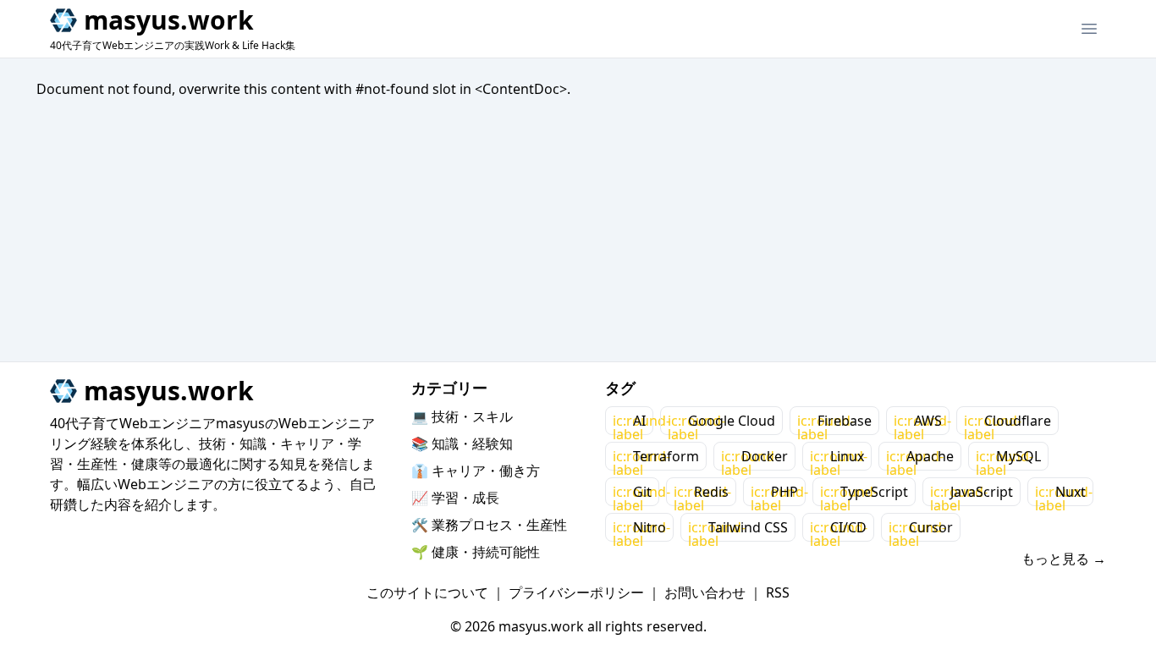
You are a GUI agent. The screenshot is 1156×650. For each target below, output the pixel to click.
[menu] (1089, 29)
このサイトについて (427, 592)
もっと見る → (1063, 558)
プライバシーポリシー (576, 592)
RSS (778, 592)
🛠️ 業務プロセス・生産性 (489, 524)
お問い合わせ (705, 592)
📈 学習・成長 (455, 497)
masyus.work (169, 20)
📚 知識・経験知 (462, 443)
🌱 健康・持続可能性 (475, 552)
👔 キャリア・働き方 (475, 470)
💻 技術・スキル (462, 416)
